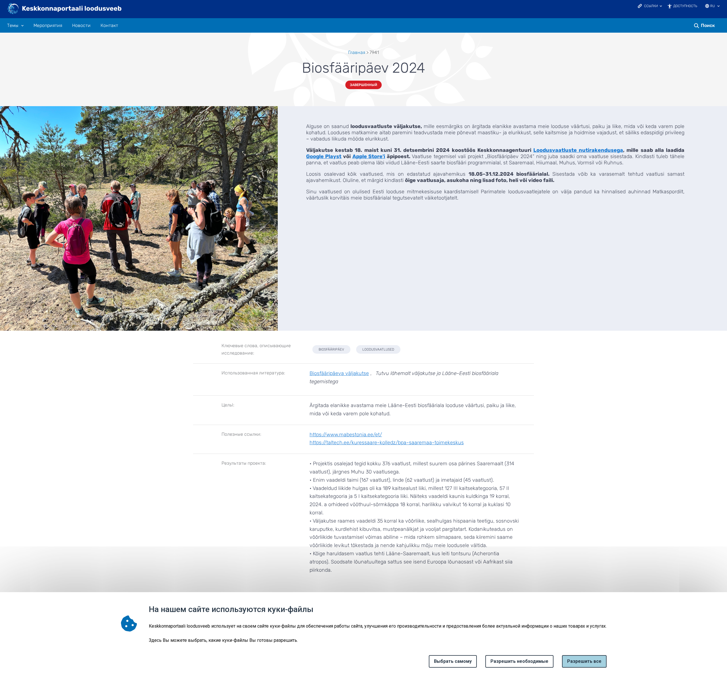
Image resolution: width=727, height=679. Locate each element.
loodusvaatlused (378, 349)
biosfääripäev (331, 349)
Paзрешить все (584, 661)
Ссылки (651, 6)
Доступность (685, 6)
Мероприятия (48, 25)
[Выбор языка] (718, 6)
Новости (81, 25)
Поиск (708, 25)
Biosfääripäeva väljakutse (339, 373)
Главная (356, 52)
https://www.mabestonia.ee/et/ (346, 434)
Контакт (109, 25)
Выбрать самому (453, 661)
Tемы (12, 25)
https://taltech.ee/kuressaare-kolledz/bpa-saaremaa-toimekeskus (387, 442)
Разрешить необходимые (519, 661)
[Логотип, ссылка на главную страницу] (64, 9)
